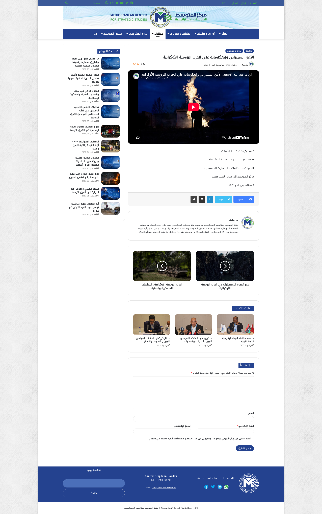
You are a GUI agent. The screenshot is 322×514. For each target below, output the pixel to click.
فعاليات (158, 33)
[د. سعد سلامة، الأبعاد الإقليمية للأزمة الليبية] (235, 324)
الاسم (250, 413)
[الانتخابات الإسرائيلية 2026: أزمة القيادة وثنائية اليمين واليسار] (110, 146)
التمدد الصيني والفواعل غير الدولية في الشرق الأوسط (85, 191)
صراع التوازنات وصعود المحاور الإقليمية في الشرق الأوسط (84, 128)
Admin (245, 65)
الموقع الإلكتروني (182, 426)
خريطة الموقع (249, 3)
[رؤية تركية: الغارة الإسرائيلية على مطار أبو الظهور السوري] (110, 178)
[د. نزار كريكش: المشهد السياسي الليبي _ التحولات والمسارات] (151, 324)
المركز (224, 33)
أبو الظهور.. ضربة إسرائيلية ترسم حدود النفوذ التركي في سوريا (83, 207)
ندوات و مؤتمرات (234, 51)
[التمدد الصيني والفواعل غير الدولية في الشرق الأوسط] (110, 193)
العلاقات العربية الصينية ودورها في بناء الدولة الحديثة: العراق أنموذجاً (87, 161)
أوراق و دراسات (206, 33)
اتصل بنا (233, 3)
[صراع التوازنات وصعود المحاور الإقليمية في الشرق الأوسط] (110, 131)
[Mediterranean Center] (161, 17)
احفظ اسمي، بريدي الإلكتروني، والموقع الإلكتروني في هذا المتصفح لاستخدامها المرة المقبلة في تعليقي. (199, 438)
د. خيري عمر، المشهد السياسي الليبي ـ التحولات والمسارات (196, 340)
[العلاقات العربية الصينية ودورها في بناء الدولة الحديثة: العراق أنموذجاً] (110, 162)
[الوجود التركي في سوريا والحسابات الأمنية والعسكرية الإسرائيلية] (110, 95)
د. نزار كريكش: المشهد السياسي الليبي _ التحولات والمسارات (153, 340)
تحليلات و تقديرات (180, 33)
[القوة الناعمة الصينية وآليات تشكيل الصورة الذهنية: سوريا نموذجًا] (110, 79)
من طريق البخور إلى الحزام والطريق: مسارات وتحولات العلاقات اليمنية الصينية (85, 62)
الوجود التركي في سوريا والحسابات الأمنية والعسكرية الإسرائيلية (84, 94)
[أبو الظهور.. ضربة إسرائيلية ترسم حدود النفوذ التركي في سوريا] (110, 208)
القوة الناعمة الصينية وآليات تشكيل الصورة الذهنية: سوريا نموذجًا (83, 78)
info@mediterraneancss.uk (164, 487)
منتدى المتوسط (112, 33)
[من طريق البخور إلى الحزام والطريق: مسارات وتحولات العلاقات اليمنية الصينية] (110, 63)
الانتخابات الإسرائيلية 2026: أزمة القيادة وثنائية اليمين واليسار (85, 145)
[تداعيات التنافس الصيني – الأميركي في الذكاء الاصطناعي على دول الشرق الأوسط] (110, 111)
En (223, 3)
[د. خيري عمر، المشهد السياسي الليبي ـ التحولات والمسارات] (193, 324)
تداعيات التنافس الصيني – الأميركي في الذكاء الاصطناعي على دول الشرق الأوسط (84, 112)
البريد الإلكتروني (245, 426)
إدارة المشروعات (138, 33)
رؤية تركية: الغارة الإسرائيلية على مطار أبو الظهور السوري (83, 176)
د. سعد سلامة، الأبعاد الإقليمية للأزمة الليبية (238, 340)
